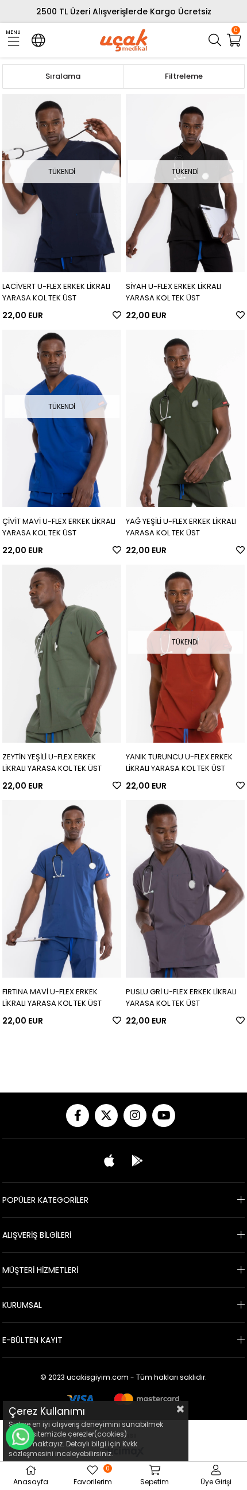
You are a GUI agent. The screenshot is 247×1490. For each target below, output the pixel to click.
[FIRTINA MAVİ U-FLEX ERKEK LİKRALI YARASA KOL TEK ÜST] (61, 889)
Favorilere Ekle (117, 315)
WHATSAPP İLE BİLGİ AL (20, 1436)
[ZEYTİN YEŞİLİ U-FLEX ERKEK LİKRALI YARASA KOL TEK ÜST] (61, 654)
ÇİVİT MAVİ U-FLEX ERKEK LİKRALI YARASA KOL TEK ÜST (58, 527)
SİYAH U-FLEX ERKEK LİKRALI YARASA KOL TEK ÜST (173, 292)
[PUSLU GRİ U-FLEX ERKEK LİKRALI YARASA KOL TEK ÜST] (185, 889)
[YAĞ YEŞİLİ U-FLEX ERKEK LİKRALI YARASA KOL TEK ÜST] (185, 419)
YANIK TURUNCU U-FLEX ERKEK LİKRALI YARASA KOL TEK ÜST (179, 762)
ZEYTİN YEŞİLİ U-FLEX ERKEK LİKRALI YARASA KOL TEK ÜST (52, 762)
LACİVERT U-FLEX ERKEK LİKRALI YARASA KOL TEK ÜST (56, 292)
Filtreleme (184, 76)
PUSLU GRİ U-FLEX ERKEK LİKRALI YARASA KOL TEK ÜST (181, 997)
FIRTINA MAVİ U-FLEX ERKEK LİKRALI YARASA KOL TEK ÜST (52, 997)
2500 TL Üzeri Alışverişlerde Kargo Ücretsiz (123, 11)
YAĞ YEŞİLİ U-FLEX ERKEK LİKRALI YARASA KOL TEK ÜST (181, 527)
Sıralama (62, 76)
